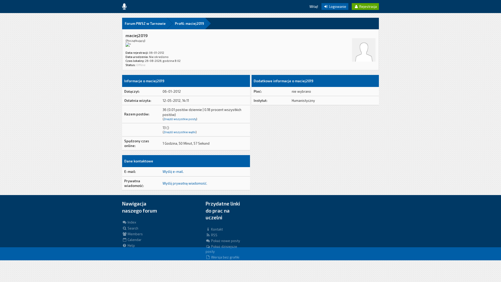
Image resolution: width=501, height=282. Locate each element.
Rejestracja (368, 6)
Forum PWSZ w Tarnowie (145, 23)
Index (131, 222)
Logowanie (337, 6)
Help (131, 245)
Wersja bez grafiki (224, 257)
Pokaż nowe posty (225, 241)
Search (132, 228)
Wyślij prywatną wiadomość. (185, 183)
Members (135, 234)
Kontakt (216, 229)
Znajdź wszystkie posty (180, 119)
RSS (213, 235)
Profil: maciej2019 (189, 23)
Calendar (134, 240)
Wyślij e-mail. (173, 171)
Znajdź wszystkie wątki (180, 132)
